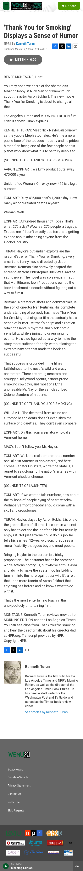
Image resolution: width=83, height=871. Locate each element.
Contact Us (14, 794)
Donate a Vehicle (18, 777)
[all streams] (78, 866)
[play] (5, 866)
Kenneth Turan (25, 43)
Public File (14, 802)
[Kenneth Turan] (12, 672)
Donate (70, 6)
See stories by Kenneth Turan (46, 712)
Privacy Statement (19, 785)
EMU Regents (16, 810)
